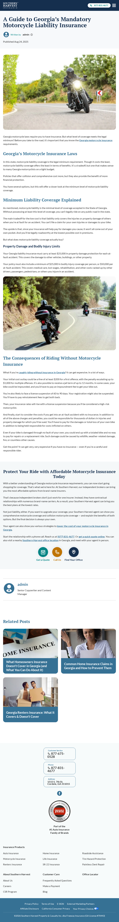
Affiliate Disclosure (29, 909)
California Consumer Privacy (56, 909)
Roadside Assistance (92, 853)
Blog (45, 891)
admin (26, 34)
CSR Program (10, 891)
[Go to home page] (10, 5)
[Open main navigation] (114, 5)
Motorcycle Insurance (14, 858)
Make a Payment (51, 886)
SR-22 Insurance (51, 864)
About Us (8, 880)
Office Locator (90, 874)
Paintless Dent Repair (93, 864)
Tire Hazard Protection (94, 858)
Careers (7, 886)
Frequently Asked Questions (57, 880)
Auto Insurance (11, 853)
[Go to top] (1, 741)
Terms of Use (48, 904)
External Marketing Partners (80, 904)
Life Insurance (50, 858)
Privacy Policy (31, 904)
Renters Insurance (12, 864)
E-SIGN (60, 904)
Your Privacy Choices (83, 908)
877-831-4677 (101, 6)
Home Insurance (51, 853)
